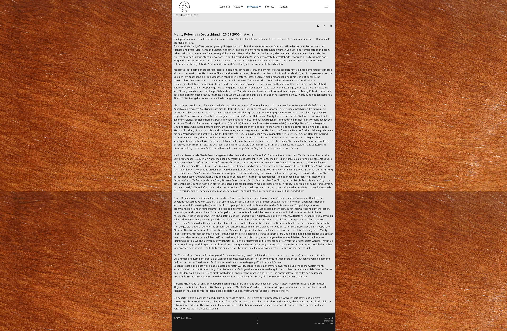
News (237, 6)
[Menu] (326, 6)
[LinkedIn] (331, 26)
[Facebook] (318, 26)
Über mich (329, 318)
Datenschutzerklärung (323, 323)
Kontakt (283, 6)
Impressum (328, 321)
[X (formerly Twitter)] (324, 26)
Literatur (270, 6)
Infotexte (252, 6)
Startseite (224, 6)
